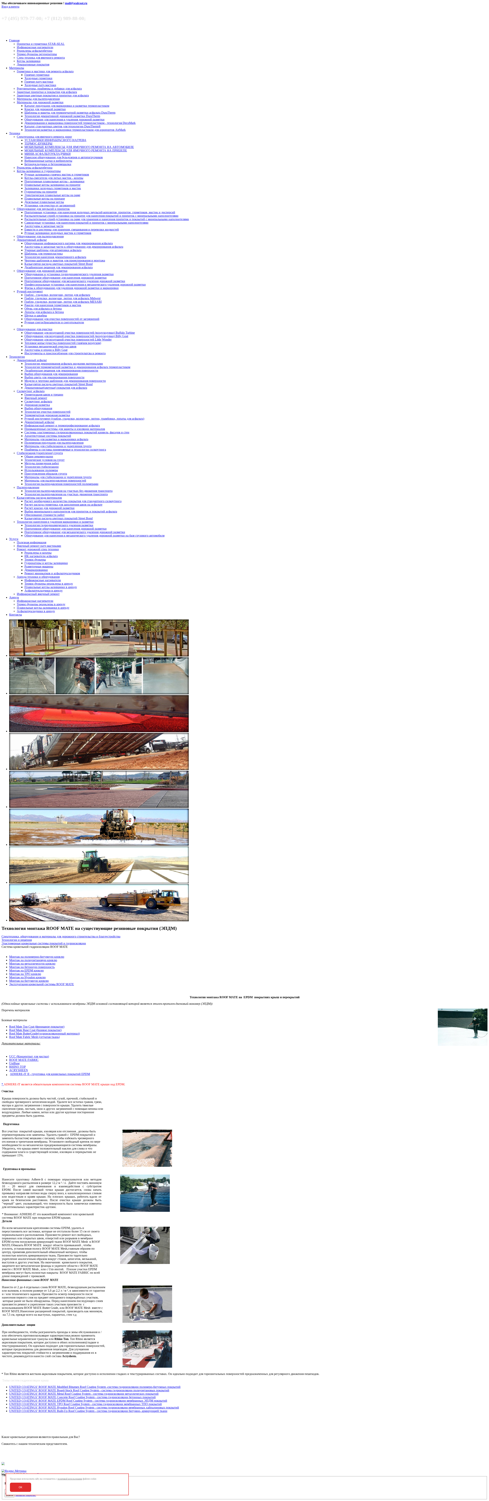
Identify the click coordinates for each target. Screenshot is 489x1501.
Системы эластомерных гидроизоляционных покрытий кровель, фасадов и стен (76, 432)
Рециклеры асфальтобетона (34, 50)
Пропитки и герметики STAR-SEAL (41, 43)
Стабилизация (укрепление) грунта (40, 453)
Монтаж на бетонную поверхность (32, 967)
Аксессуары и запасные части (43, 226)
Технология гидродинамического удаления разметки (58, 525)
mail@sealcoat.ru (76, 3)
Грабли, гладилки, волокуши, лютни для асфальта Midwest (62, 298)
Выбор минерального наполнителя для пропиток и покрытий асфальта (70, 511)
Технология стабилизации (41, 466)
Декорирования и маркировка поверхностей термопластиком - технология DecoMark (80, 123)
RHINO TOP (17, 1066)
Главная (14, 40)
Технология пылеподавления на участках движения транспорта (66, 494)
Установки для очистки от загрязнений (49, 205)
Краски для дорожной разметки (45, 109)
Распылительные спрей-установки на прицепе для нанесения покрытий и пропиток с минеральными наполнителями (101, 215)
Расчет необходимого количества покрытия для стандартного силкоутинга (72, 501)
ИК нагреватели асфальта (41, 556)
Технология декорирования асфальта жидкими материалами (63, 363)
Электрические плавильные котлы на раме (52, 195)
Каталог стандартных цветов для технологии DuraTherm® (62, 126)
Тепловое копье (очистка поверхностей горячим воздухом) (62, 343)
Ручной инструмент (30, 291)
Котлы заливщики (28, 61)
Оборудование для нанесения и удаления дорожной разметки (64, 119)
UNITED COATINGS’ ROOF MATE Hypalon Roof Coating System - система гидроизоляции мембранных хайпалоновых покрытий (94, 1407)
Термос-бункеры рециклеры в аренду (48, 583)
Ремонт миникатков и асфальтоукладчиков (52, 573)
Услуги (13, 539)
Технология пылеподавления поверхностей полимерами (61, 484)
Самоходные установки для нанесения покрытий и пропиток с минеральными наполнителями (86, 222)
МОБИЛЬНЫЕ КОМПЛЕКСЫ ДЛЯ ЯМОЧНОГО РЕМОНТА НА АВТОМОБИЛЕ (79, 147)
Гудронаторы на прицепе (40, 191)
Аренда (14, 597)
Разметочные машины (38, 566)
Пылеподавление (28, 487)
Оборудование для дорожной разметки (42, 270)
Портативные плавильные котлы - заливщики (54, 181)
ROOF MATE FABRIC (24, 1059)
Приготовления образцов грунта (45, 473)
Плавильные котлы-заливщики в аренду (50, 587)
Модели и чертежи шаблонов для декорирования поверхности (65, 380)
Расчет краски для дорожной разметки (49, 508)
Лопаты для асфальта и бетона (44, 312)
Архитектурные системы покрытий (47, 435)
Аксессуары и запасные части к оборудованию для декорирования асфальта (73, 246)
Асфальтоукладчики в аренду (43, 590)
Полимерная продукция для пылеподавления (53, 442)
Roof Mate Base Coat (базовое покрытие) (35, 1030)
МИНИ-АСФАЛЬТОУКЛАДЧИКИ (47, 153)
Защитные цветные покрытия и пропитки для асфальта (53, 95)
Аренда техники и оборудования (38, 576)
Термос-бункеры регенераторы (37, 54)
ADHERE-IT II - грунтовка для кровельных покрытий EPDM (50, 1074)
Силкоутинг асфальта (31, 391)
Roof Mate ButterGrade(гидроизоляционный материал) (44, 1033)
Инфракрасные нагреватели (35, 47)
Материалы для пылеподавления (38, 98)
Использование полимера (41, 470)
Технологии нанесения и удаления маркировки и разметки (55, 521)
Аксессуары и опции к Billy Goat (45, 349)
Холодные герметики (38, 78)
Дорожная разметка (37, 404)
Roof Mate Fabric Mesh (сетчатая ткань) (34, 1037)
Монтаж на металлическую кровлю (32, 963)
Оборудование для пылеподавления (40, 236)
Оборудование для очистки (34, 329)
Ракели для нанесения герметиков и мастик (52, 305)
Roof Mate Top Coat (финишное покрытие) (36, 1026)
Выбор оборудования (38, 408)
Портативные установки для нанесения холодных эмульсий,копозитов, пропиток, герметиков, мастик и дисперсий (99, 212)
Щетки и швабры (35, 315)
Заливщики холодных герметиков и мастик (52, 188)
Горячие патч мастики (38, 81)
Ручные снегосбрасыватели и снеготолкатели (54, 322)
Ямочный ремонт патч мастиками (39, 545)
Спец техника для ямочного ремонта (41, 57)
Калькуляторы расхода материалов (39, 497)
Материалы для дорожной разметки (40, 102)
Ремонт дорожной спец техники (38, 549)
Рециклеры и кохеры (38, 552)
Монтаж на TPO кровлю (25, 974)
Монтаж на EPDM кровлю (26, 970)
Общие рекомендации (38, 456)
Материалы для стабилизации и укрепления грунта (57, 446)
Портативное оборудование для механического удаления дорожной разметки (74, 281)
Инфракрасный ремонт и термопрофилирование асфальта (62, 425)
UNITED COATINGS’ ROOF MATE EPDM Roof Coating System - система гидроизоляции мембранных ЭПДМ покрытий (88, 1400)
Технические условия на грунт (44, 459)
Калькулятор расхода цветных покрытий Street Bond (58, 264)
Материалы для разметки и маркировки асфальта (56, 439)
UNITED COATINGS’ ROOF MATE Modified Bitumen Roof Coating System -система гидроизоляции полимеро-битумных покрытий (95, 1386)
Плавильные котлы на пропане (44, 198)
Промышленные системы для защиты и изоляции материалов (64, 429)
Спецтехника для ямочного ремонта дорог (44, 136)
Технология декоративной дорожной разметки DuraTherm (62, 116)
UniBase (14, 1063)
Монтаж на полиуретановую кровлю (33, 960)
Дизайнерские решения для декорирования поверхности (61, 370)
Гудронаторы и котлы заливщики (46, 563)
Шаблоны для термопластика (43, 253)
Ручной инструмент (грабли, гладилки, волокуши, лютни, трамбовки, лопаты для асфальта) (84, 418)
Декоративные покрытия (33, 64)
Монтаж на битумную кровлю (29, 980)
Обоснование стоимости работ (44, 515)
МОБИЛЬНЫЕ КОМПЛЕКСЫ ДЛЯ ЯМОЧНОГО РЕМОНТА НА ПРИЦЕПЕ (75, 150)
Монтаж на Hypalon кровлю (27, 977)
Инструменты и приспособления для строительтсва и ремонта (65, 353)
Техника (14, 133)
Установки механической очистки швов (50, 346)
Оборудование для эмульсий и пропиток (43, 208)
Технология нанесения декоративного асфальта (55, 257)
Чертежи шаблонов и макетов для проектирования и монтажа (64, 260)
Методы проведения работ (41, 463)
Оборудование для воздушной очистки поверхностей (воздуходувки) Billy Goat (76, 336)
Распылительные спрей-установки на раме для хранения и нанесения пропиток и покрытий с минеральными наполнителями (106, 219)
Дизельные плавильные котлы (44, 202)
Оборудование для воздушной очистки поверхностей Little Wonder (68, 339)
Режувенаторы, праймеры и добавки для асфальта (49, 88)
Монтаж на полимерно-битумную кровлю (36, 956)
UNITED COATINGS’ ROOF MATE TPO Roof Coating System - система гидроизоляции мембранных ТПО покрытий (85, 1404)
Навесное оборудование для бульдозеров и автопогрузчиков (63, 157)
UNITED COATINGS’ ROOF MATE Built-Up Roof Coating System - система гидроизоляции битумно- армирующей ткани (88, 1411)
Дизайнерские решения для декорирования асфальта (58, 267)
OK (20, 1487)
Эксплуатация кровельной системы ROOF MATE (41, 984)
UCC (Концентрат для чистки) (29, 1056)
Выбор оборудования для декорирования (51, 374)
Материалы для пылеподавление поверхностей (55, 480)
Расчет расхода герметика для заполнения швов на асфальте (63, 504)
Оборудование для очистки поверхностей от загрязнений (61, 319)
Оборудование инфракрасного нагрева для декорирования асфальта (68, 243)
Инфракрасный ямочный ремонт (38, 594)
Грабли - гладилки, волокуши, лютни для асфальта (57, 294)
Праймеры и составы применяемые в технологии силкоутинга (65, 449)
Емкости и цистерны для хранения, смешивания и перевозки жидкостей (71, 229)
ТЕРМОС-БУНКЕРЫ (38, 143)
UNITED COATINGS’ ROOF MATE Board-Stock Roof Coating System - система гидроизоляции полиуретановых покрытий (89, 1390)
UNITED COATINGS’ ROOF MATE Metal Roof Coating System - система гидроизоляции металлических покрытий (84, 1393)
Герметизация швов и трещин (43, 394)
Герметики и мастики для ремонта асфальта (45, 71)
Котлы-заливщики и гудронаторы (39, 171)
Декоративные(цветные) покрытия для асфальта (55, 387)
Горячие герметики (36, 74)
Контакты (15, 614)
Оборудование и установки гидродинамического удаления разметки (69, 274)
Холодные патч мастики (40, 85)
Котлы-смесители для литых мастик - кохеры (53, 178)
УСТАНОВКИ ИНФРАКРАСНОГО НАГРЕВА (55, 140)
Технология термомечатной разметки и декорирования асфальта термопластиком (77, 367)
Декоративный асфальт (32, 239)
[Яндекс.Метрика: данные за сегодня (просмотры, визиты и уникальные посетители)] (14, 1471)
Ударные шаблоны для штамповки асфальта (52, 250)
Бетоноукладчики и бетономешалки (47, 164)
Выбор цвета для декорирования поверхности (54, 377)
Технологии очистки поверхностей (47, 411)
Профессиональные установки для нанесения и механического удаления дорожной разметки (85, 284)
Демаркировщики (36, 570)
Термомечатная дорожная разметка (47, 415)
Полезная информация (31, 542)
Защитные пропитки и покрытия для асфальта (47, 92)
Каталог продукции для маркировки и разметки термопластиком (66, 105)
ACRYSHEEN (18, 1070)
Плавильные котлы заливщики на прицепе (52, 184)
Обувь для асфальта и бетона (43, 308)
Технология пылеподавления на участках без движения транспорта (68, 490)
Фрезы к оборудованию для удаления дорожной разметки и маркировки (71, 288)
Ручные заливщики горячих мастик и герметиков (56, 174)
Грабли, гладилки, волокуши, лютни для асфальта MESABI (63, 301)
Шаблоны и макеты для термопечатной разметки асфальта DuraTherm (69, 112)
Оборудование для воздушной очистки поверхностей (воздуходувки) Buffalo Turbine (79, 332)
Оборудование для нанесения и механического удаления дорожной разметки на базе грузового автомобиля (94, 535)
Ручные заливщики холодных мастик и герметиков (57, 233)
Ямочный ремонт (35, 398)
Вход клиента (10, 6)
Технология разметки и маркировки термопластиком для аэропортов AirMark (75, 129)
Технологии (17, 356)
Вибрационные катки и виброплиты (48, 160)
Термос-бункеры (35, 559)
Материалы (16, 68)
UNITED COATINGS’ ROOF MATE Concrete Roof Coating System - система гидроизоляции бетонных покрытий (82, 1397)
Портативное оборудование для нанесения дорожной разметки (65, 277)
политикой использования (69, 1479)
